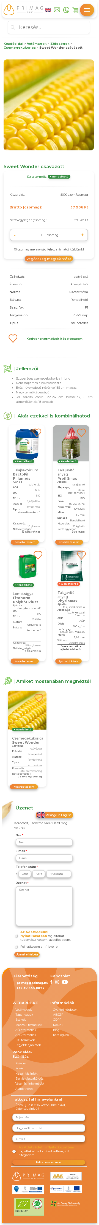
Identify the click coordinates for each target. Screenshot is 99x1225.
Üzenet (21, 883)
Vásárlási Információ (29, 1083)
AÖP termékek (25, 1030)
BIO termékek (25, 1040)
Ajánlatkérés (24, 1089)
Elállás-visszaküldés (29, 1078)
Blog (56, 1030)
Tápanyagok (24, 1015)
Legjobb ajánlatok (28, 1045)
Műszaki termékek (28, 1025)
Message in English (58, 815)
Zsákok (20, 1020)
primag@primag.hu (32, 983)
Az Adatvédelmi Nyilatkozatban (34, 934)
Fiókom (20, 1063)
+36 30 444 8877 (31, 988)
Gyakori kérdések (65, 1010)
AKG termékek (25, 1035)
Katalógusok (61, 1035)
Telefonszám (26, 867)
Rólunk (58, 1025)
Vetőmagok (23, 1010)
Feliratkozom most (49, 1162)
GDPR (57, 1020)
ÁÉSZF (58, 1015)
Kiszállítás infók (26, 1073)
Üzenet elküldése (27, 954)
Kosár (19, 1068)
